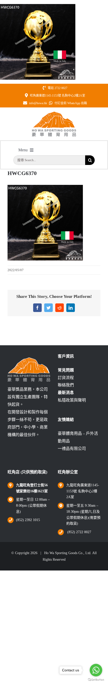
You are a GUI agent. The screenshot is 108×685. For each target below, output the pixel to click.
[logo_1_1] (54, 113)
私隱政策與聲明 (72, 400)
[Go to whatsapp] (96, 670)
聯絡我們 (66, 385)
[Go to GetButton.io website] (96, 679)
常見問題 (66, 370)
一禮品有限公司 (72, 448)
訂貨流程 (66, 378)
